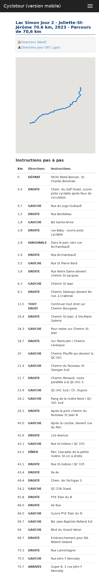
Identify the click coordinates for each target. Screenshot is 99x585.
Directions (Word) (34, 42)
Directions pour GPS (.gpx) (41, 47)
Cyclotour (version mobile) (32, 5)
